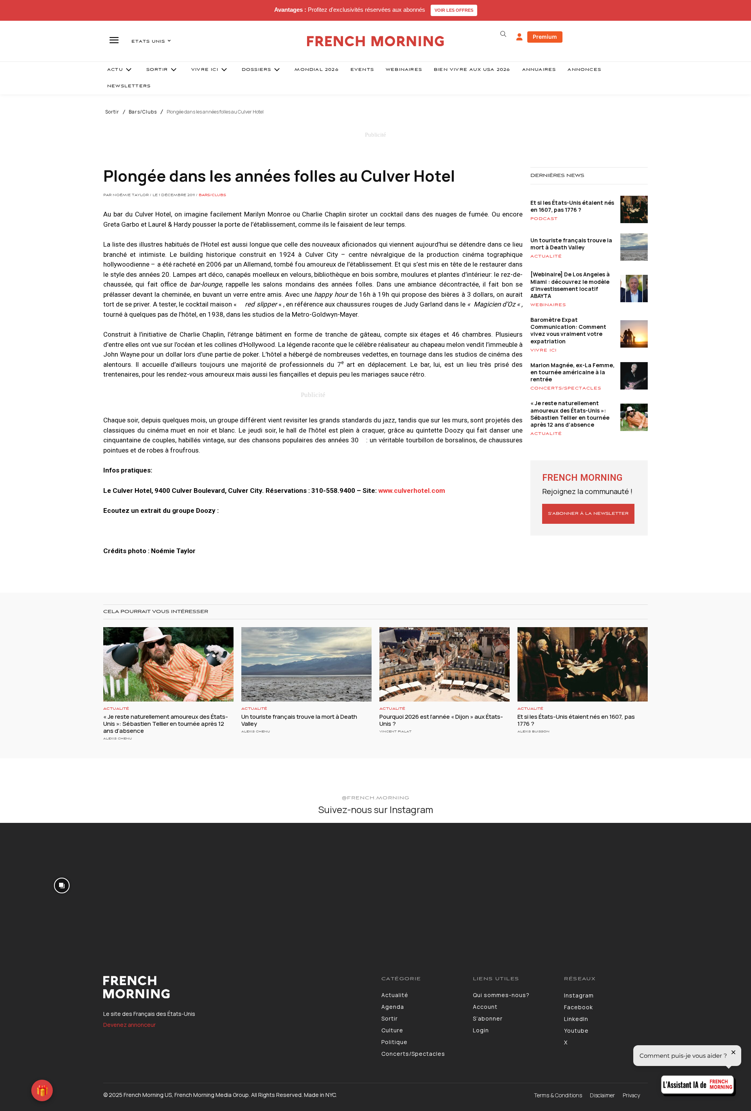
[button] (503, 34)
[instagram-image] (62, 885)
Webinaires (548, 305)
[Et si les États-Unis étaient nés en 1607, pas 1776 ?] (582, 664)
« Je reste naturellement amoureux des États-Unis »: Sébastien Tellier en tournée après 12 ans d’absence (569, 413)
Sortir (112, 112)
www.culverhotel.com (411, 490)
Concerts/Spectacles (565, 388)
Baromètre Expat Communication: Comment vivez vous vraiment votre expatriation (568, 330)
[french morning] (375, 41)
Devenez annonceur (129, 1024)
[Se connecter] (519, 37)
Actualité (546, 256)
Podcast (544, 218)
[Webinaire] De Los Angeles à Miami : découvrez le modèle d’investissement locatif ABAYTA (570, 285)
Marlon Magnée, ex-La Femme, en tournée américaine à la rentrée (572, 372)
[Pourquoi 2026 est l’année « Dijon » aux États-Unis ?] (444, 664)
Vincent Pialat (395, 731)
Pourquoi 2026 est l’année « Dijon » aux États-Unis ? (441, 720)
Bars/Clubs (143, 112)
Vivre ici (543, 350)
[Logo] (236, 987)
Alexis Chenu (117, 738)
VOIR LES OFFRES (454, 10)
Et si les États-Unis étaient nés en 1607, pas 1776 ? (572, 206)
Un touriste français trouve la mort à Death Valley (571, 243)
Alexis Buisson (533, 731)
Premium (545, 36)
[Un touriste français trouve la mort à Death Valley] (306, 664)
